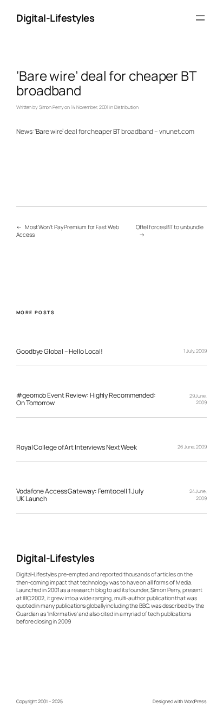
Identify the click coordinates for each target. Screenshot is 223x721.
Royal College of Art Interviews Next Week (76, 447)
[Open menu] (200, 17)
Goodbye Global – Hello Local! (59, 351)
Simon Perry (51, 107)
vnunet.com (176, 131)
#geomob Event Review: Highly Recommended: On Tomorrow (86, 399)
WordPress (195, 701)
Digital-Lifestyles (55, 17)
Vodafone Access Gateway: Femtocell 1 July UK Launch (79, 495)
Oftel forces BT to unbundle (170, 227)
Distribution (126, 107)
